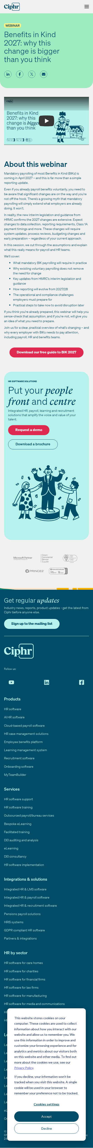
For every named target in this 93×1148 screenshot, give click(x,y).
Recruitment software (19, 758)
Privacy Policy (23, 1068)
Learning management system (25, 750)
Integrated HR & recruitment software (30, 905)
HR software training (18, 807)
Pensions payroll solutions (22, 914)
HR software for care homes (23, 963)
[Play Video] (46, 121)
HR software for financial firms (24, 979)
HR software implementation (24, 865)
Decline (46, 1128)
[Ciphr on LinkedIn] (46, 682)
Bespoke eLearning (17, 824)
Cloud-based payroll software (24, 725)
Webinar (12, 25)
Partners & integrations (20, 938)
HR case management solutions (26, 733)
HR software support (18, 799)
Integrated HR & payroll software (26, 897)
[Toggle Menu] (85, 6)
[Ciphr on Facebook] (81, 682)
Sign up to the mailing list (31, 623)
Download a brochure (33, 443)
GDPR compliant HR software (24, 930)
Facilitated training (17, 832)
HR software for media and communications (34, 1004)
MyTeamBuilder (15, 774)
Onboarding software (18, 766)
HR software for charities (21, 971)
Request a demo (28, 429)
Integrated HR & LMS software (25, 889)
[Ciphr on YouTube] (11, 682)
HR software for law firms (21, 987)
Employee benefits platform (23, 742)
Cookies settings (46, 1104)
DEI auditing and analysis (21, 840)
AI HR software (14, 717)
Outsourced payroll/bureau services (29, 815)
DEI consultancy (15, 856)
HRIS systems (13, 922)
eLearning (11, 848)
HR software (12, 709)
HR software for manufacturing (25, 995)
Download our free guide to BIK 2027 (46, 352)
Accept (46, 1116)
